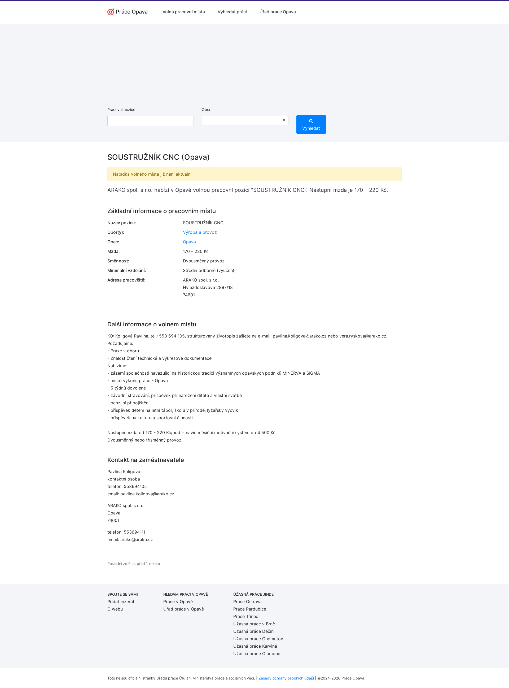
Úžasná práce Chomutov (258, 638)
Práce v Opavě (178, 601)
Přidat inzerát (120, 601)
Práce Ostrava (247, 601)
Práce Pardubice (249, 609)
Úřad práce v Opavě (183, 609)
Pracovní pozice (121, 109)
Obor (206, 109)
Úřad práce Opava (278, 11)
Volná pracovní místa (184, 11)
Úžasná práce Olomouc (256, 653)
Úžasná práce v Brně (254, 623)
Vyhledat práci (232, 11)
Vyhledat (311, 128)
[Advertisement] (254, 61)
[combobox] (245, 120)
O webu (115, 609)
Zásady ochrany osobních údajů (286, 678)
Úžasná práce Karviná (255, 646)
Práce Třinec (245, 616)
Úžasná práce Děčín (253, 631)
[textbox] (212, 120)
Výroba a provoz (200, 232)
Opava (189, 241)
